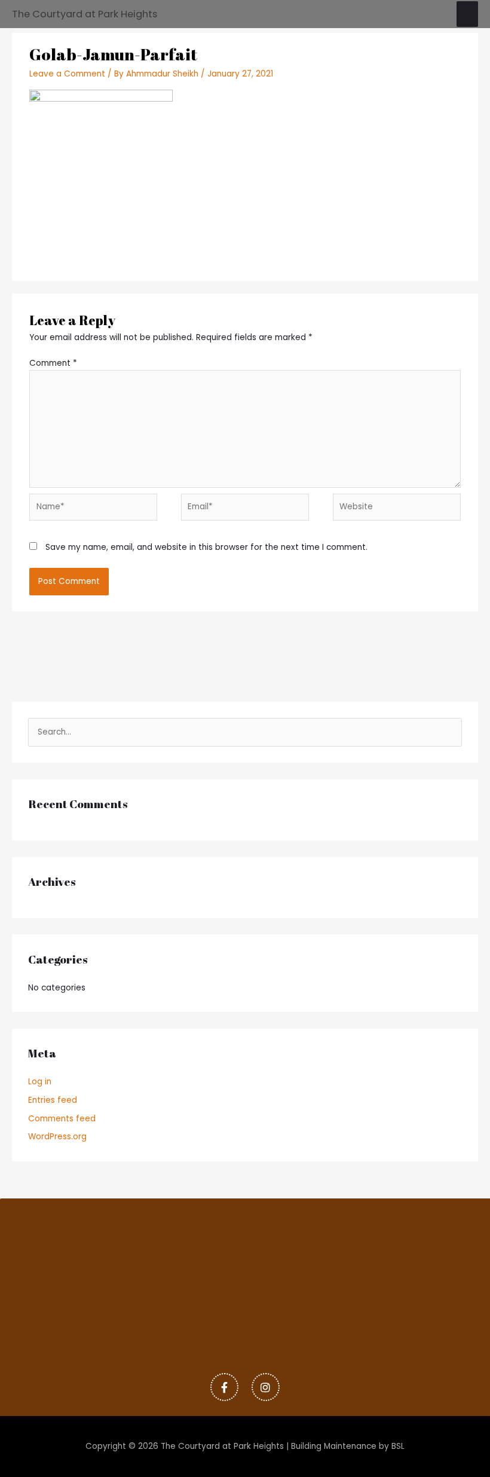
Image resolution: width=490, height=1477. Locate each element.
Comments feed (62, 1118)
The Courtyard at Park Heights (84, 14)
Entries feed (52, 1100)
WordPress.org (57, 1136)
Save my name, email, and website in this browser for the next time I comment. (206, 547)
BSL (398, 1446)
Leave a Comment (67, 73)
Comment (53, 363)
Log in (39, 1081)
